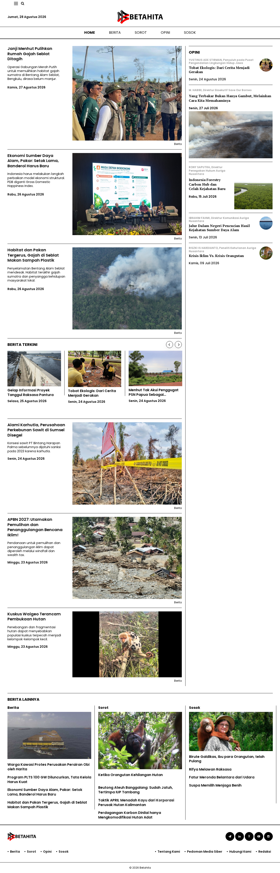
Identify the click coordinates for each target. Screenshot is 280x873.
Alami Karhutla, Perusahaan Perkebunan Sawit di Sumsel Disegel (36, 430)
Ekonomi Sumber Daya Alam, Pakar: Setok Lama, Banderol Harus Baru (33, 161)
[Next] (178, 344)
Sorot (141, 32)
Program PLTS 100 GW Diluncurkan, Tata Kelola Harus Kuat (49, 779)
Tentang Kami (169, 852)
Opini (165, 32)
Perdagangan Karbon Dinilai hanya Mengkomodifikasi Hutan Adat (129, 815)
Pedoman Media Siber (204, 852)
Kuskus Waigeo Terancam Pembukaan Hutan (34, 616)
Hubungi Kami (240, 852)
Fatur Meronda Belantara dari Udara (221, 777)
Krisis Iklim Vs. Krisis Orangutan (216, 255)
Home (89, 32)
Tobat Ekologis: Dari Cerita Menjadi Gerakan (219, 69)
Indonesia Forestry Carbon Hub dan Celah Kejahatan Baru (207, 184)
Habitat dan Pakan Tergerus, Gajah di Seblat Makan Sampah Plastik (33, 255)
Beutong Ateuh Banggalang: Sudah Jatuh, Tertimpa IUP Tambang (135, 790)
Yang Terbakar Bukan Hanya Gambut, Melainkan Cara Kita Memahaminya (230, 98)
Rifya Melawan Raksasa (210, 769)
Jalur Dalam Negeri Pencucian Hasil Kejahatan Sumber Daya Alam (219, 227)
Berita (115, 32)
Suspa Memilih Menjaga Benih (215, 785)
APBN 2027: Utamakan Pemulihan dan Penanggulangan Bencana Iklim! (35, 527)
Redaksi (264, 852)
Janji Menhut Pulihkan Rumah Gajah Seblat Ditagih (29, 54)
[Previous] (169, 344)
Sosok (190, 32)
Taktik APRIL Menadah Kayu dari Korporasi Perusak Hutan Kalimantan (136, 802)
